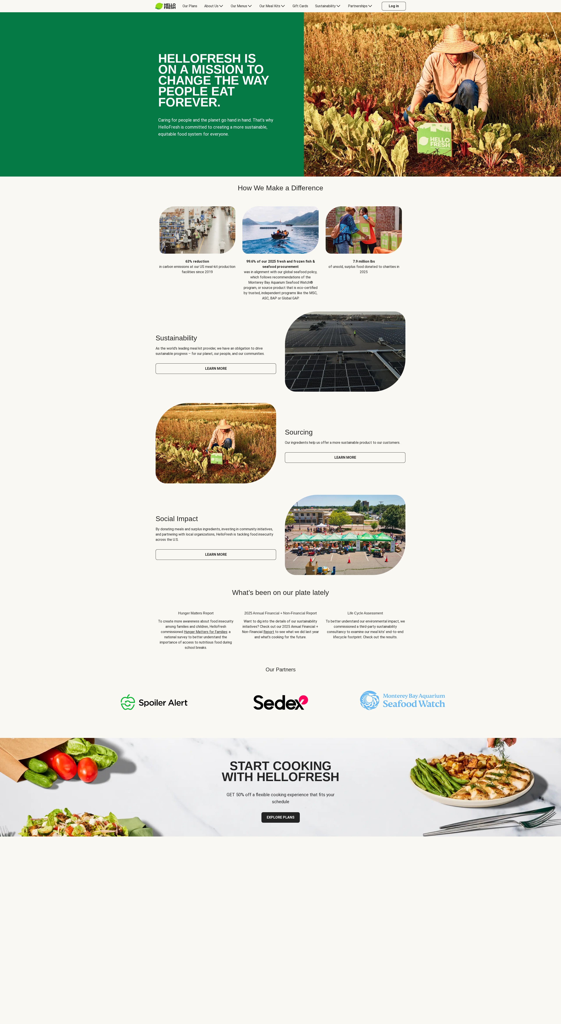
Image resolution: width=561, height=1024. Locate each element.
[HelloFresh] (165, 6)
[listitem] (197, 250)
